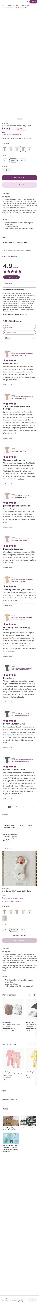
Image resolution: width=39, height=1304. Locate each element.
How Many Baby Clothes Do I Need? (9, 826)
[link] (4, 149)
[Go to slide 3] (20, 119)
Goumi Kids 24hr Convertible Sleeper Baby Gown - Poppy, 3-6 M (22, 580)
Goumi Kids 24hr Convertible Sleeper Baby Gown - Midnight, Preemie (22, 668)
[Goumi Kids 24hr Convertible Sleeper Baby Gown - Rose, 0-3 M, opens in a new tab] (7, 354)
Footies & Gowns (25, 5)
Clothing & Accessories (13, 5)
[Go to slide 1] (17, 119)
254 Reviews (19, 128)
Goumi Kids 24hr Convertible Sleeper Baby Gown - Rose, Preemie (22, 539)
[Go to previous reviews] (6, 807)
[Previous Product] (30, 995)
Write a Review (21, 130)
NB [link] (5, 160)
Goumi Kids (5, 123)
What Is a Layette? (26, 825)
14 (29, 806)
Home (3, 5)
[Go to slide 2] (19, 119)
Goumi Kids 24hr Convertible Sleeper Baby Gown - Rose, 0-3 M (22, 354)
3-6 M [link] (23, 160)
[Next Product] (35, 995)
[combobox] (19, 327)
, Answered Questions (9, 130)
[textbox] (19, 246)
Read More (21, 479)
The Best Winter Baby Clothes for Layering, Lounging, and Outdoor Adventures (10, 838)
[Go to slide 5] (22, 884)
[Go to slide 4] (21, 119)
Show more (4, 970)
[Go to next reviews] (33, 807)
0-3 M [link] (13, 160)
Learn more (29, 250)
